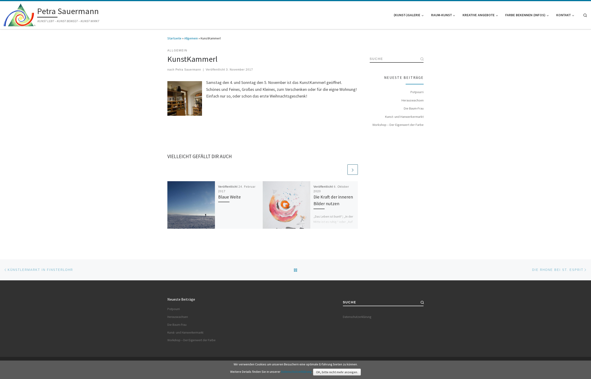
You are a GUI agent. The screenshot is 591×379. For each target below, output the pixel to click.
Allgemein (191, 38)
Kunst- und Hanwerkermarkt (404, 117)
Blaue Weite (229, 197)
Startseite (174, 38)
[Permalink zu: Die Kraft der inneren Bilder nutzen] (286, 205)
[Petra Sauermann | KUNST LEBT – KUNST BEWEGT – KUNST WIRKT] (19, 14)
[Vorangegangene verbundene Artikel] (341, 169)
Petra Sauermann (188, 69)
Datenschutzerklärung (357, 317)
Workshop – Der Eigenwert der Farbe (398, 125)
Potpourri (417, 92)
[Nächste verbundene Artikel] (352, 169)
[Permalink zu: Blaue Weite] (191, 205)
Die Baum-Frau (414, 108)
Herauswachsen (412, 100)
